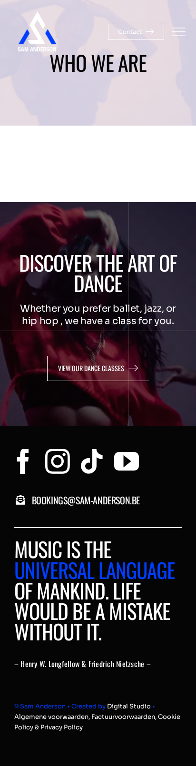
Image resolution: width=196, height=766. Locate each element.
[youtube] (126, 461)
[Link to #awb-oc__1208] (178, 32)
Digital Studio (129, 706)
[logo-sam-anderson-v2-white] (37, 13)
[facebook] (23, 461)
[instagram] (57, 461)
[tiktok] (91, 461)
